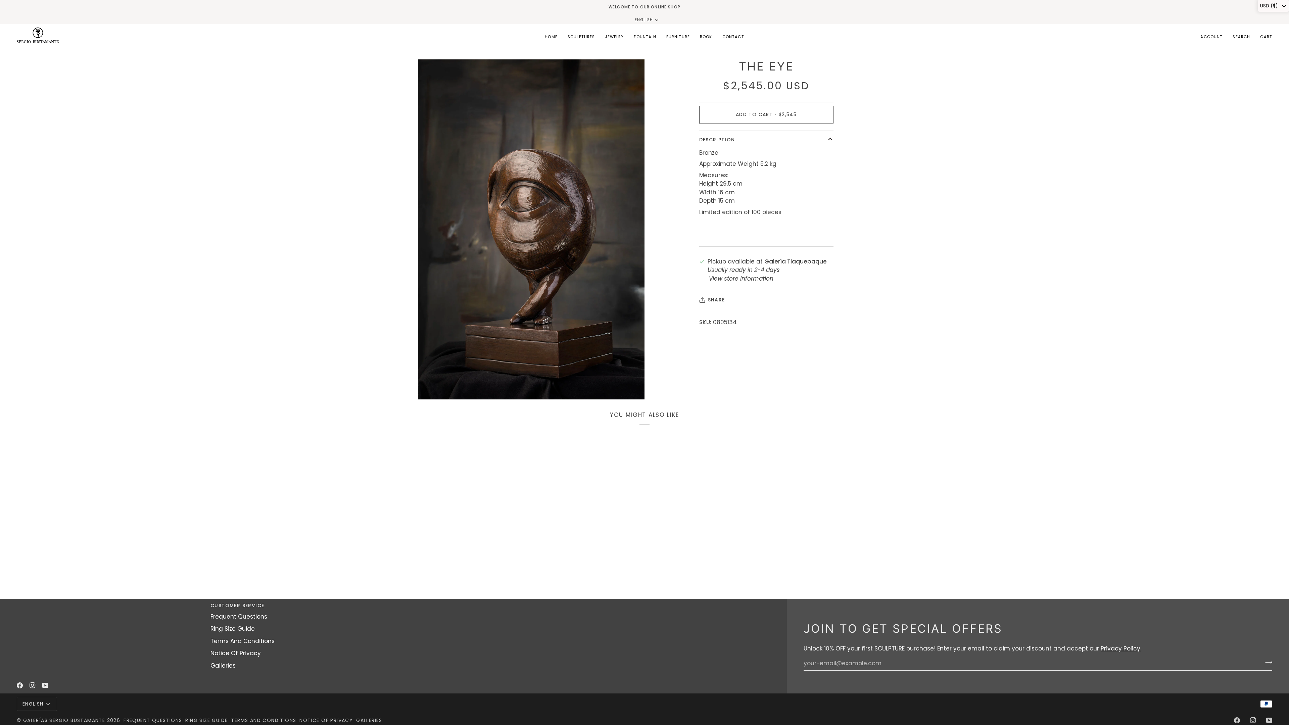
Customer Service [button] (237, 605)
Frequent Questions (238, 617)
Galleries (223, 666)
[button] (581, 37)
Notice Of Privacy (235, 653)
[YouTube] (45, 685)
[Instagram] (33, 685)
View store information (741, 279)
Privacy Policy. (1121, 648)
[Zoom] (430, 387)
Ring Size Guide (232, 629)
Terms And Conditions (242, 641)
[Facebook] (20, 685)
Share (716, 299)
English (644, 19)
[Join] (1266, 662)
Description (717, 139)
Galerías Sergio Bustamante (64, 720)
